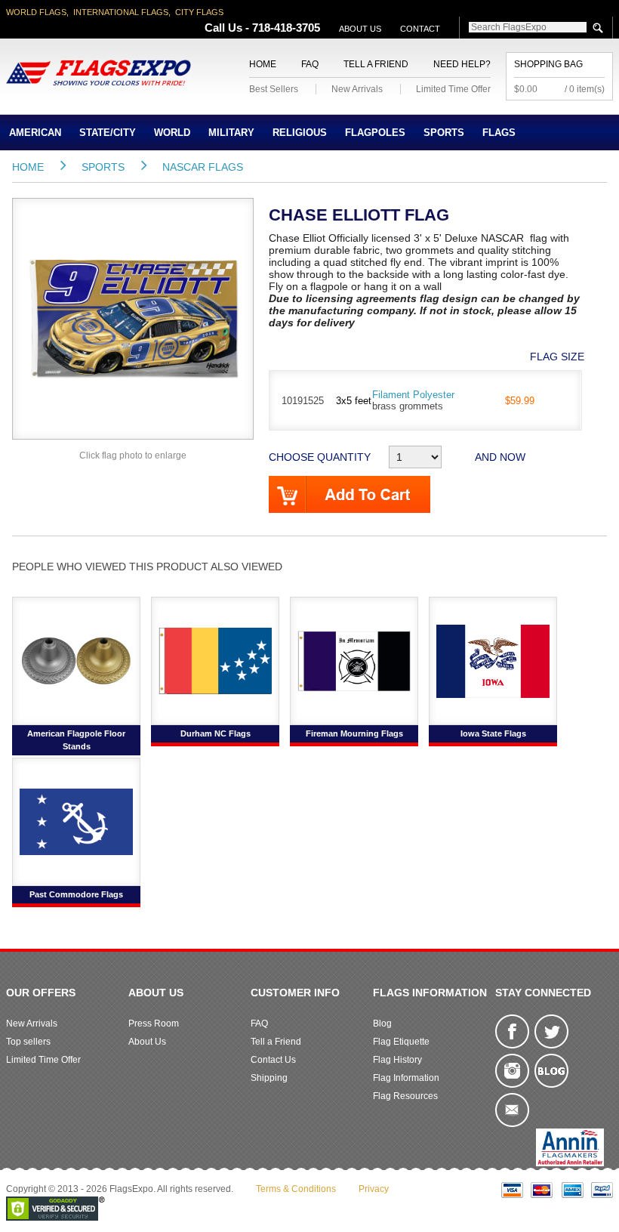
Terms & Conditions (296, 1189)
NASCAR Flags (202, 167)
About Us (360, 28)
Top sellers (28, 1041)
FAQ (310, 64)
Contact (420, 28)
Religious (300, 132)
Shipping (269, 1078)
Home (262, 64)
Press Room (153, 1023)
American (35, 132)
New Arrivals (357, 89)
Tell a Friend (375, 64)
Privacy (374, 1189)
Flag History (397, 1059)
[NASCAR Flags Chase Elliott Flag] (133, 318)
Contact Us (273, 1059)
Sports (443, 132)
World (172, 132)
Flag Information (406, 1078)
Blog (382, 1023)
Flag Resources (405, 1096)
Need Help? (462, 64)
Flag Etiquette (401, 1041)
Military (231, 132)
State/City (107, 132)
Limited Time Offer (453, 89)
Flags (499, 132)
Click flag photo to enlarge (132, 455)
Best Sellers (273, 89)
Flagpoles (375, 132)
